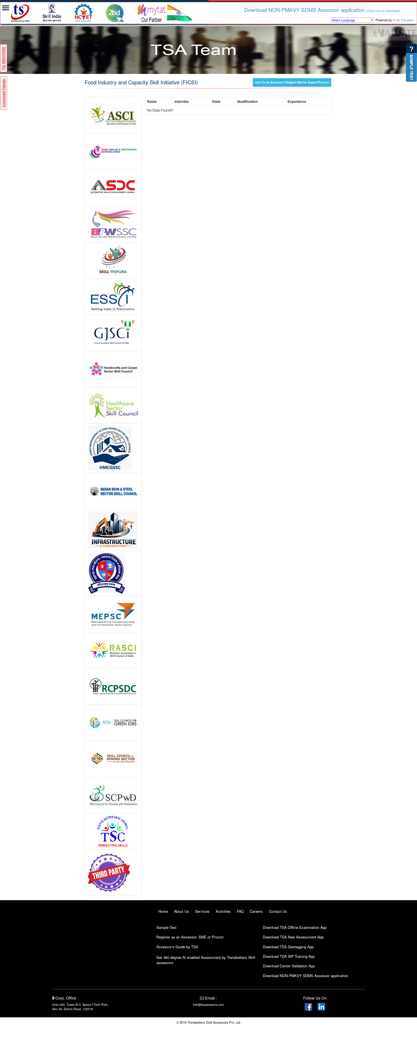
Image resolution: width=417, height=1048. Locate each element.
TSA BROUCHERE (4, 58)
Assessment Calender (4, 93)
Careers (256, 911)
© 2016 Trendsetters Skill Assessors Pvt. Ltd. (208, 1022)
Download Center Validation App (289, 965)
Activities (223, 911)
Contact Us (278, 911)
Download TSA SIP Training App (289, 956)
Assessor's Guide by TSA (177, 946)
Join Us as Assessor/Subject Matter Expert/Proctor (292, 82)
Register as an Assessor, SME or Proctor (190, 937)
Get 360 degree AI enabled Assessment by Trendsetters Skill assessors (205, 960)
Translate (407, 20)
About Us (181, 911)
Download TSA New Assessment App (293, 937)
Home (163, 911)
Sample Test (166, 927)
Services (202, 911)
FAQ (240, 911)
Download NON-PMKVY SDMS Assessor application (296, 9)
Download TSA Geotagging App (288, 946)
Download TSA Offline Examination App (295, 927)
